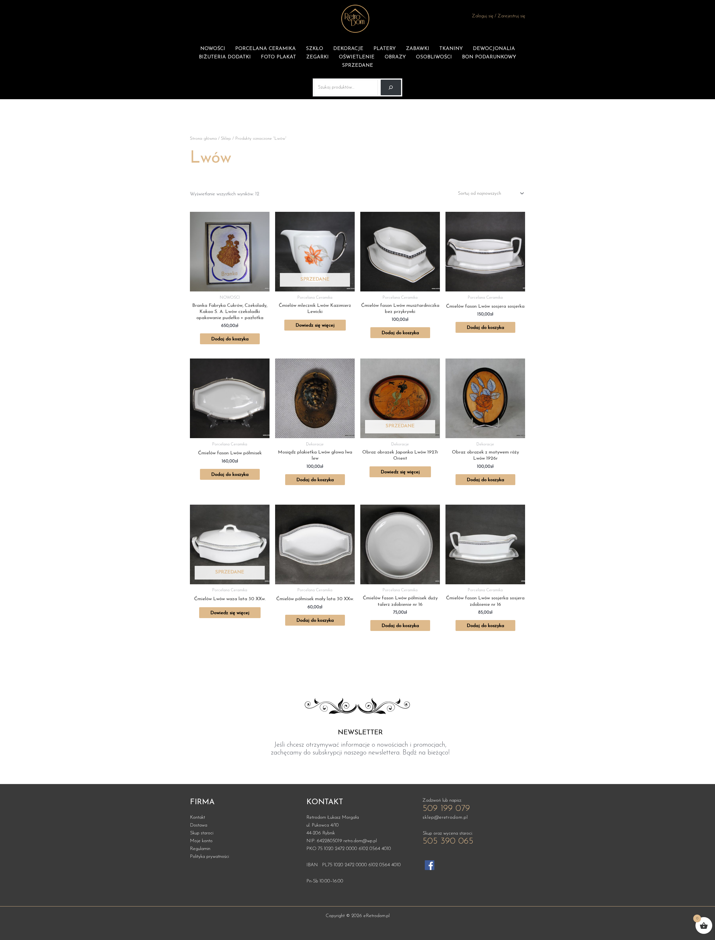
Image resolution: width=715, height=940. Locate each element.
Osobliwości (434, 57)
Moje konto (201, 841)
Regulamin (200, 848)
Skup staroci (201, 833)
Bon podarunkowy (489, 57)
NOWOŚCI (212, 48)
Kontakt (197, 817)
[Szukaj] (391, 87)
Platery (384, 48)
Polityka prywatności (209, 856)
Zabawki (417, 48)
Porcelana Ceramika (265, 48)
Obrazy (395, 57)
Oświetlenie (357, 57)
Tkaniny (451, 48)
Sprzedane (357, 65)
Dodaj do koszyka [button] (230, 339)
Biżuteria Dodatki (225, 57)
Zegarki (317, 57)
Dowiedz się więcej (315, 325)
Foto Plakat (278, 57)
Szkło (314, 48)
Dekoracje (348, 48)
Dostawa (198, 825)
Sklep (226, 138)
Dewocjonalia (494, 48)
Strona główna (203, 138)
